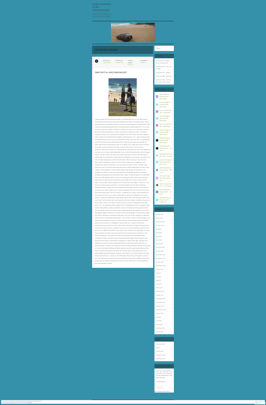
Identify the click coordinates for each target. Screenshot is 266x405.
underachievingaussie (166, 160)
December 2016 (160, 299)
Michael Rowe (164, 138)
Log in (158, 347)
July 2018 (158, 229)
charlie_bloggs (107, 62)
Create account (160, 344)
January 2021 (159, 214)
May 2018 (158, 236)
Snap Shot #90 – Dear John (164, 76)
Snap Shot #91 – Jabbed (163, 72)
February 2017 (160, 291)
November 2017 (160, 258)
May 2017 (158, 280)
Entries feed (159, 351)
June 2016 (159, 321)
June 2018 (159, 233)
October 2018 (160, 225)
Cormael (162, 176)
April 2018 (159, 240)
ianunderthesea (164, 198)
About (121, 4)
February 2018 (160, 247)
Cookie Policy (29, 402)
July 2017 (158, 273)
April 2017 (159, 284)
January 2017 (159, 295)
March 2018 (159, 244)
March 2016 (159, 324)
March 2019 (159, 218)
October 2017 (160, 262)
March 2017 (159, 288)
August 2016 (159, 313)
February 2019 (160, 222)
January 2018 (159, 251)
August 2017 (159, 269)
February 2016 (160, 328)
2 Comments (143, 62)
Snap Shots (130, 64)
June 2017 (159, 277)
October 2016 (160, 306)
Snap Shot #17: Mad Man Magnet (111, 72)
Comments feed (160, 355)
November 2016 (160, 302)
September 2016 (161, 309)
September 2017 (161, 266)
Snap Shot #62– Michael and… (165, 178)
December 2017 (160, 255)
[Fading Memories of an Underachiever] (133, 33)
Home (115, 4)
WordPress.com (160, 358)
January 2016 (159, 331)
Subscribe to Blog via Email (163, 366)
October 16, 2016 (119, 62)
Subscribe (160, 386)
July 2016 (158, 317)
